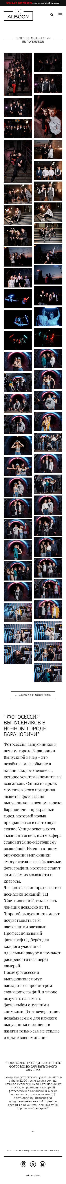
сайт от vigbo (33, 1175)
